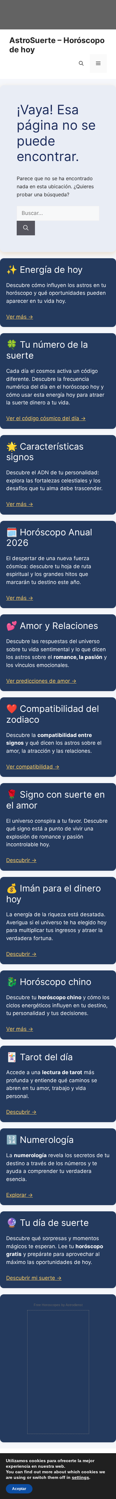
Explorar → (19, 1195)
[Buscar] (26, 228)
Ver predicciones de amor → (41, 681)
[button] (81, 63)
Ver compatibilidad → (32, 767)
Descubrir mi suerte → (34, 1278)
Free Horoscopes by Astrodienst (58, 1305)
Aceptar (19, 1489)
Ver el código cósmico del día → (46, 418)
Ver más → (19, 317)
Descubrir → (21, 860)
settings (80, 1477)
